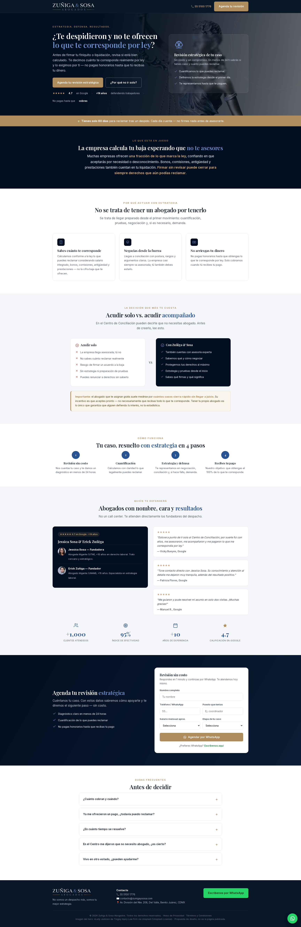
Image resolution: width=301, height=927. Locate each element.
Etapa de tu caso (212, 719)
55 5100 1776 (127, 894)
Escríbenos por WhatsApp (226, 893)
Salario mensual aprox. (173, 719)
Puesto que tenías (213, 704)
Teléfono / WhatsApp (171, 704)
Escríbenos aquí (214, 745)
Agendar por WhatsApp (204, 737)
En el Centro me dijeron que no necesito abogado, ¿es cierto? (124, 844)
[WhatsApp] (292, 918)
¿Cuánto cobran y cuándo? (101, 799)
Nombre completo (170, 690)
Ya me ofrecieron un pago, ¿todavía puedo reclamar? (119, 814)
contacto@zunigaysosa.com (136, 898)
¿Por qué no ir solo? (123, 82)
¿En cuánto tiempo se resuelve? (104, 829)
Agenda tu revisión (231, 6)
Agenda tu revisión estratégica (78, 82)
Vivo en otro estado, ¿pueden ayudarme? (110, 859)
